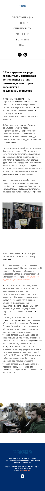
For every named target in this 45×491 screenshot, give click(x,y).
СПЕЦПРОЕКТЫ (23, 28)
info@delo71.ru (25, 471)
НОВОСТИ (22, 23)
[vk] (20, 55)
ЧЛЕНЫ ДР (22, 34)
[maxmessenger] (25, 55)
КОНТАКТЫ (22, 45)
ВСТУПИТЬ (22, 39)
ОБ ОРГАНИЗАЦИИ (22, 17)
